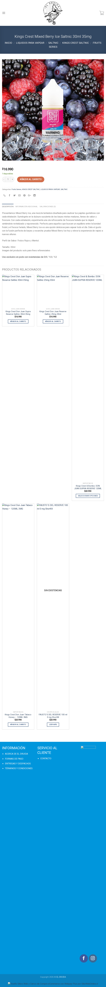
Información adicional (26, 206)
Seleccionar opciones (88, 496)
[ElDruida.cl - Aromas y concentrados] (53, 13)
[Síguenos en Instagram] (93, 958)
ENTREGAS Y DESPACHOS (18, 763)
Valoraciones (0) (48, 206)
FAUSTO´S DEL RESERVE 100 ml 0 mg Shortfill (53, 716)
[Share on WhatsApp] (4, 195)
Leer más (53, 724)
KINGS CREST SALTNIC (75, 43)
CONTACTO (45, 758)
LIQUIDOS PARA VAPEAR (30, 43)
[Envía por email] (19, 195)
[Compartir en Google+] (29, 195)
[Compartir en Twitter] (14, 195)
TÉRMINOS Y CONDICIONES (19, 768)
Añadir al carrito (31, 179)
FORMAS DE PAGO (14, 758)
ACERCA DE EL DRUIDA (16, 754)
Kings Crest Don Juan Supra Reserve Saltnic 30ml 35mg (18, 312)
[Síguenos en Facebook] (84, 958)
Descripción (8, 206)
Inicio (8, 43)
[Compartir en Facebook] (9, 195)
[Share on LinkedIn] (34, 195)
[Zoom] (5, 157)
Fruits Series (16, 189)
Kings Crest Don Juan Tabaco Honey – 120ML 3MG (18, 716)
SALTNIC (53, 43)
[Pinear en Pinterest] (24, 195)
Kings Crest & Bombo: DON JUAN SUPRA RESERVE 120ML (88, 487)
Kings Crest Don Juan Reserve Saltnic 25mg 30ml (52, 312)
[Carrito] (102, 12)
